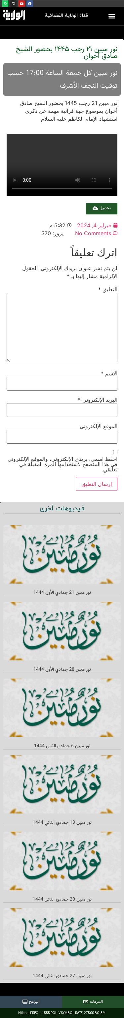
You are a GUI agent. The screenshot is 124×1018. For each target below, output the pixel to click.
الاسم (109, 373)
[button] (111, 15)
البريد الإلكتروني (97, 399)
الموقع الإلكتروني (98, 426)
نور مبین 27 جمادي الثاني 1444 (62, 976)
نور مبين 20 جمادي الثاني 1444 (62, 899)
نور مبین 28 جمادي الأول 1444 (62, 669)
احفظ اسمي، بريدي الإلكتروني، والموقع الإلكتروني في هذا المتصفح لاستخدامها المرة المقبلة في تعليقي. (62, 464)
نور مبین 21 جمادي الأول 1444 (62, 592)
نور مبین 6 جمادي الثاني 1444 (62, 746)
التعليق (107, 289)
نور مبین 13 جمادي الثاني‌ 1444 (62, 822)
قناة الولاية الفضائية (66, 15)
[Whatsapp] (5, 3)
